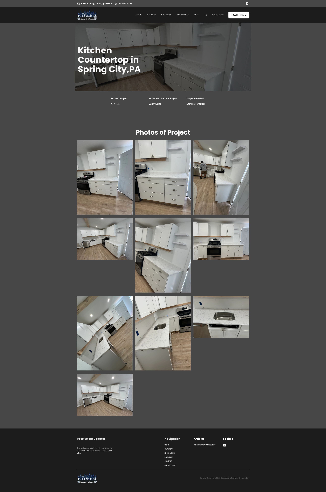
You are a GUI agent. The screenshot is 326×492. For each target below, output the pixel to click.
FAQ (205, 15)
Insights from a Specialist (204, 445)
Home (138, 15)
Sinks (196, 15)
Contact (168, 461)
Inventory (166, 15)
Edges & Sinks (170, 453)
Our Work (151, 15)
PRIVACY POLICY (170, 465)
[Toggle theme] (247, 3)
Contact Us (218, 15)
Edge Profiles (182, 15)
